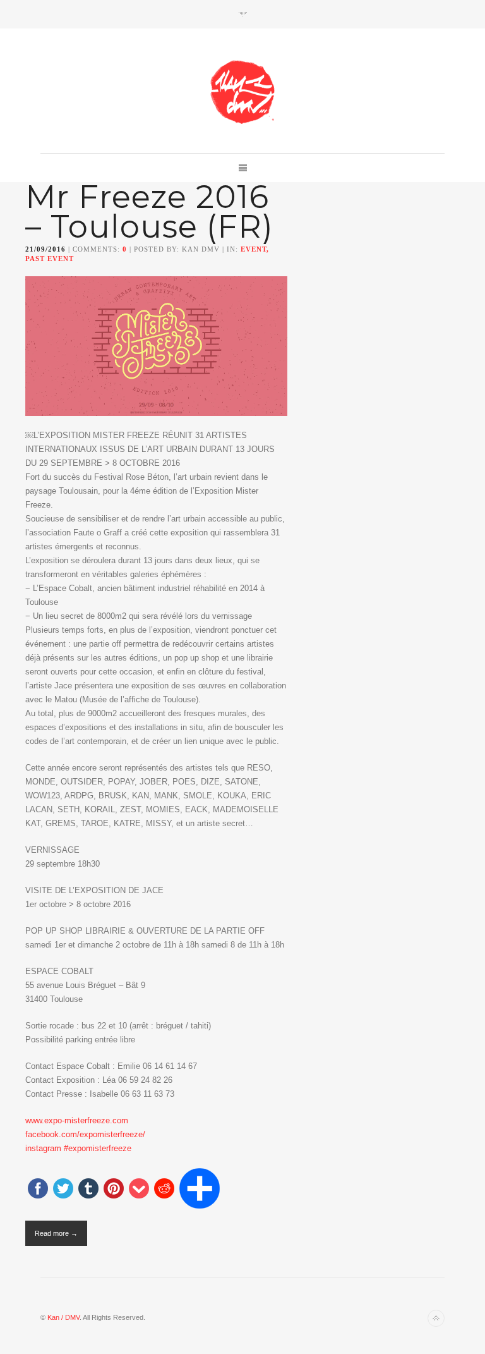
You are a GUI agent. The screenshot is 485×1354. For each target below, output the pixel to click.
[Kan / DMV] (242, 92)
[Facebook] (38, 1189)
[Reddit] (164, 1189)
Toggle (243, 14)
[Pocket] (139, 1189)
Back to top (436, 1318)
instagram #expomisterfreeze (78, 1148)
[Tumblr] (88, 1189)
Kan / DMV (63, 1317)
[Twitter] (63, 1189)
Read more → (56, 1233)
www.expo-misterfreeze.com (76, 1120)
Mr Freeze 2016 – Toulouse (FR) (149, 212)
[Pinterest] (113, 1189)
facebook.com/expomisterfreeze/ (85, 1134)
